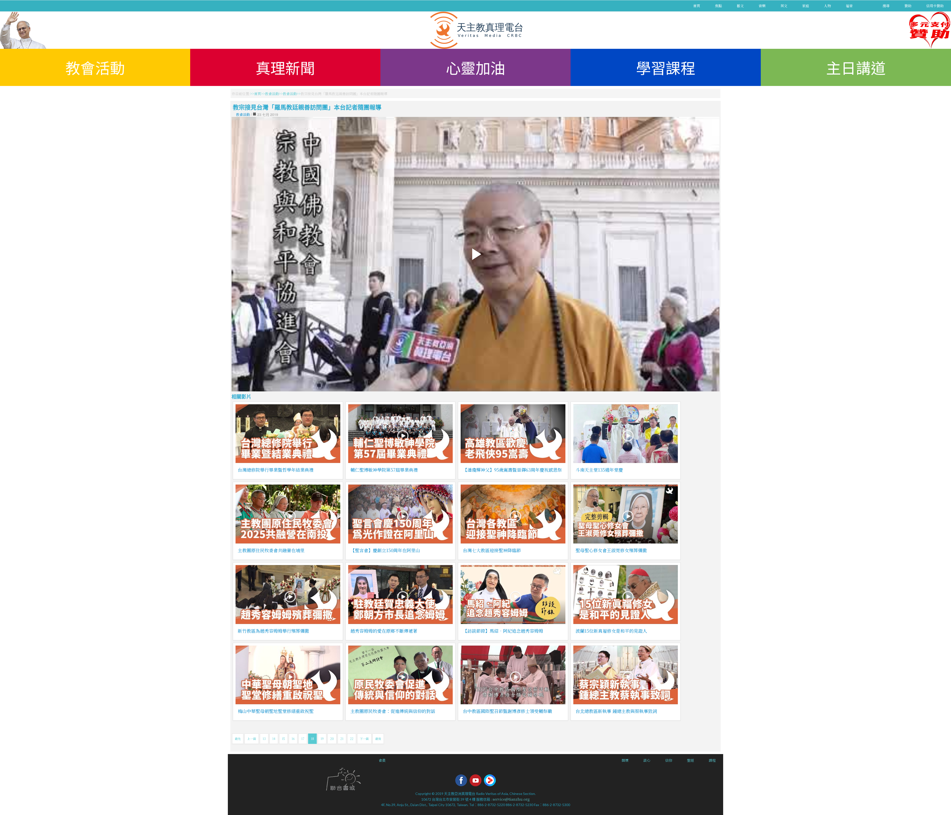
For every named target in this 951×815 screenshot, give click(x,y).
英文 (783, 5)
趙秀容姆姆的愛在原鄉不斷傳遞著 (383, 630)
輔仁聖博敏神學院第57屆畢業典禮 (384, 469)
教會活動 (95, 67)
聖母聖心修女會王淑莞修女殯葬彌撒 (611, 550)
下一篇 (364, 738)
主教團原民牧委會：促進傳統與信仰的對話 (392, 711)
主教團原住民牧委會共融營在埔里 (271, 550)
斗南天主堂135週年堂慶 (599, 469)
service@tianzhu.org (511, 799)
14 (273, 738)
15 (283, 738)
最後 (378, 738)
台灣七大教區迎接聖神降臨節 (492, 550)
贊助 (907, 5)
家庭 (805, 5)
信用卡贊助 (935, 5)
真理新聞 (285, 67)
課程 (712, 760)
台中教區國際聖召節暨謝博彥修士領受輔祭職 (507, 711)
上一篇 (251, 738)
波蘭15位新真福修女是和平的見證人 (611, 630)
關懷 (625, 760)
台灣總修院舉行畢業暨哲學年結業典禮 (276, 469)
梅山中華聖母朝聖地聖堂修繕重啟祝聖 (276, 711)
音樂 (762, 5)
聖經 (690, 760)
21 (341, 738)
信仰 (668, 760)
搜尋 (886, 5)
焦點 (718, 5)
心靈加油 (475, 67)
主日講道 (856, 67)
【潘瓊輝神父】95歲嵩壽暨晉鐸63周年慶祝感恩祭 (512, 469)
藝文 (740, 5)
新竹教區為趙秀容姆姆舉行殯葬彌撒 (273, 630)
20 (332, 738)
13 (264, 738)
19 (322, 738)
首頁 (696, 5)
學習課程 (665, 67)
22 (351, 738)
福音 (849, 5)
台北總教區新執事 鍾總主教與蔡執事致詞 (616, 711)
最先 (238, 738)
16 (293, 738)
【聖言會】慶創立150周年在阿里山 (385, 550)
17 (302, 738)
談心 (646, 760)
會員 (382, 760)
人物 (827, 5)
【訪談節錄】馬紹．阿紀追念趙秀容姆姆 (503, 630)
